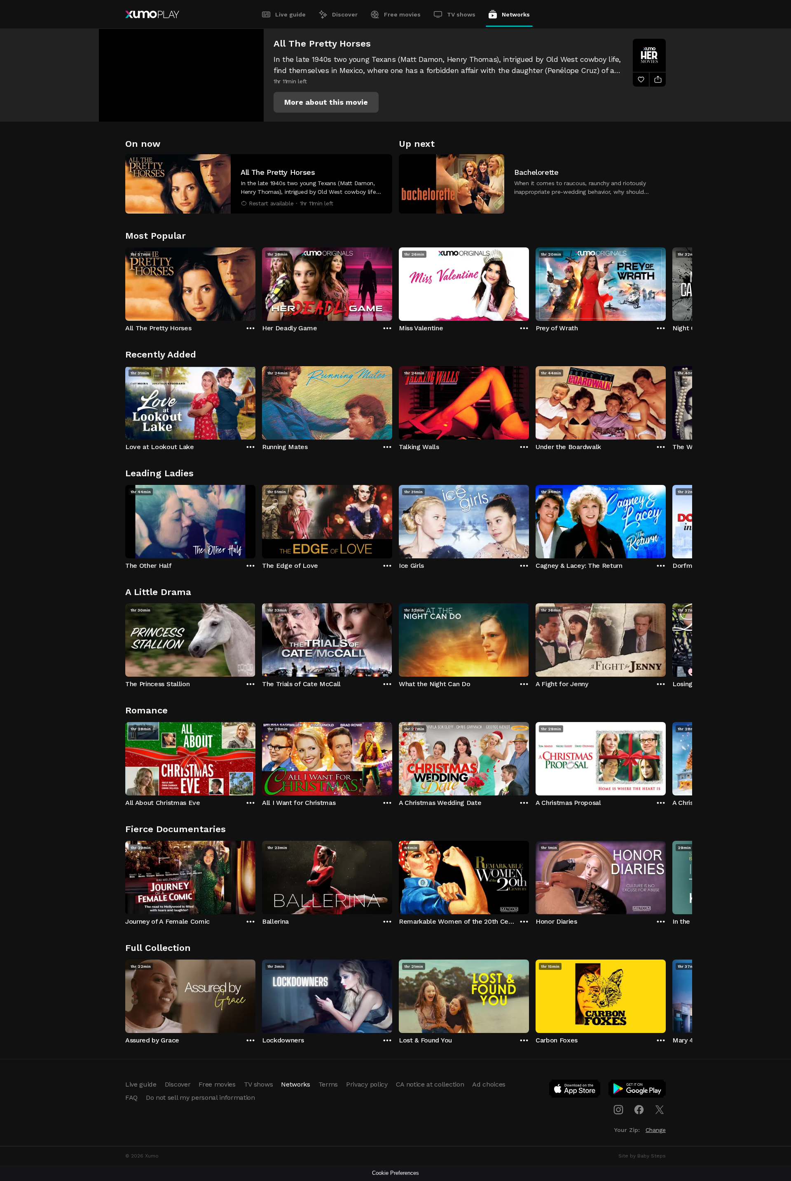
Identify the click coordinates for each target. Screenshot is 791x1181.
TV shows (461, 14)
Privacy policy (367, 1084)
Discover (345, 14)
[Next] (666, 282)
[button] (326, 102)
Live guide (290, 14)
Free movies (402, 14)
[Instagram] (618, 1109)
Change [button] (656, 1130)
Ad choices (488, 1084)
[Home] (152, 14)
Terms (328, 1084)
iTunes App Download (575, 1090)
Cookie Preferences (395, 1173)
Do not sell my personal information (200, 1097)
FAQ (131, 1097)
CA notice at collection (430, 1084)
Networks (516, 14)
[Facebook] (639, 1109)
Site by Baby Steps (642, 1156)
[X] (659, 1109)
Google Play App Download (637, 1090)
